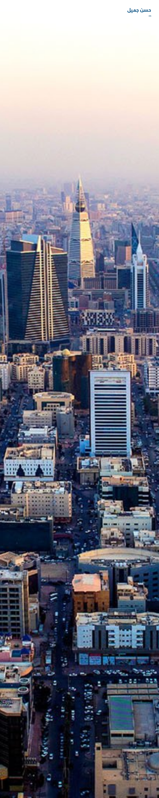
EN (150, 16)
